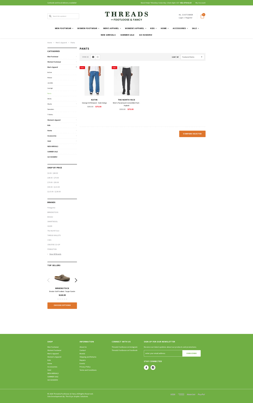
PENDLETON (52, 249)
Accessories (51, 136)
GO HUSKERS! (145, 35)
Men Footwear (52, 56)
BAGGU (50, 217)
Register (189, 17)
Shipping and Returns (88, 357)
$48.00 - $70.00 (53, 178)
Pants (73, 42)
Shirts (49, 99)
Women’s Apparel (53, 120)
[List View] (97, 57)
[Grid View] (93, 57)
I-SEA (49, 240)
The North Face (53, 231)
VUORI (49, 226)
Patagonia (51, 207)
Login (181, 17)
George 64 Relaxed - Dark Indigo (94, 103)
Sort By (175, 57)
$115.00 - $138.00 (54, 191)
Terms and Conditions (88, 370)
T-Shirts (50, 114)
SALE (49, 141)
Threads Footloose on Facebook (124, 350)
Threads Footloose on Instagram (124, 347)
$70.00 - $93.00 (53, 182)
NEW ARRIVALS (108, 35)
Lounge (50, 88)
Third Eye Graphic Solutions (77, 396)
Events (82, 363)
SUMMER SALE (127, 35)
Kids (48, 125)
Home (49, 42)
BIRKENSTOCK (52, 212)
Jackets (50, 83)
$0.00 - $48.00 (52, 173)
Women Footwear (54, 62)
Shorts (49, 104)
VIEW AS (85, 57)
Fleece (49, 78)
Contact (83, 350)
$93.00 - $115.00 (53, 187)
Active (49, 72)
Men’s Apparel (61, 42)
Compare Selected (192, 134)
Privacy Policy (85, 367)
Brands (82, 353)
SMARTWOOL (52, 221)
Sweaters (50, 109)
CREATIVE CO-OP (53, 244)
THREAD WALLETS (54, 235)
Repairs (83, 360)
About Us (83, 347)
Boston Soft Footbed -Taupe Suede (62, 291)
